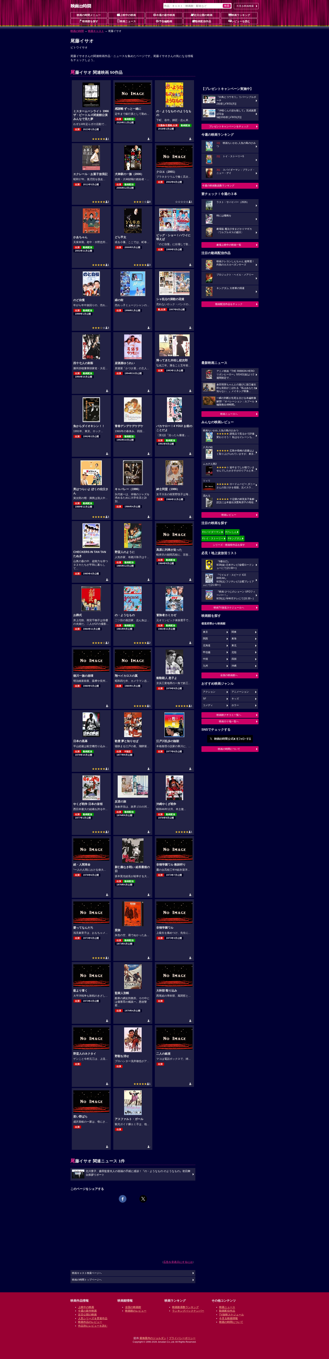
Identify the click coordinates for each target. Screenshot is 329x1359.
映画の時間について (229, 749)
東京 (205, 632)
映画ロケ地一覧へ (229, 721)
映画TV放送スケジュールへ (229, 607)
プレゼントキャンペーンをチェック (229, 126)
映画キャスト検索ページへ (87, 1273)
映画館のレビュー (135, 1310)
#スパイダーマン (211, 532)
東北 (234, 645)
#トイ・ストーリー (212, 538)
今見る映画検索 (245, 6)
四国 (234, 659)
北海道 (206, 645)
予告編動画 (165, 21)
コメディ (208, 705)
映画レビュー (228, 514)
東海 (234, 638)
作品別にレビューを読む (92, 1325)
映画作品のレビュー (90, 1321)
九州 (205, 665)
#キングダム (235, 538)
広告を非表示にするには (178, 1261)
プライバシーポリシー (182, 1338)
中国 (205, 659)
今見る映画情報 (228, 1318)
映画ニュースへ (229, 414)
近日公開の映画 (203, 15)
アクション (209, 692)
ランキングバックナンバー (188, 1310)
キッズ (235, 698)
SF (204, 698)
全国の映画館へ (229, 675)
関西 (205, 638)
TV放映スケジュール (231, 1314)
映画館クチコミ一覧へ (228, 715)
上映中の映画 (128, 15)
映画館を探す (90, 21)
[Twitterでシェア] (143, 1199)
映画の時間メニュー (89, 15)
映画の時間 (77, 30)
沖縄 (234, 665)
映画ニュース (128, 21)
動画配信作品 (203, 21)
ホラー (235, 705)
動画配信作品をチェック (229, 304)
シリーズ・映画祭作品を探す (229, 544)
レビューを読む (241, 21)
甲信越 (206, 652)
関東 (234, 632)
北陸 (234, 652)
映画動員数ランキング (185, 1307)
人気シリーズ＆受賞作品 (92, 1318)
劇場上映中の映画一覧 (228, 244)
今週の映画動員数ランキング (218, 185)
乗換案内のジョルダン (153, 1338)
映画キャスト (96, 30)
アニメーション (240, 692)
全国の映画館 (133, 1307)
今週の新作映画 (165, 15)
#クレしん (231, 532)
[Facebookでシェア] (122, 1199)
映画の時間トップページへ (87, 1279)
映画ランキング (241, 15)
